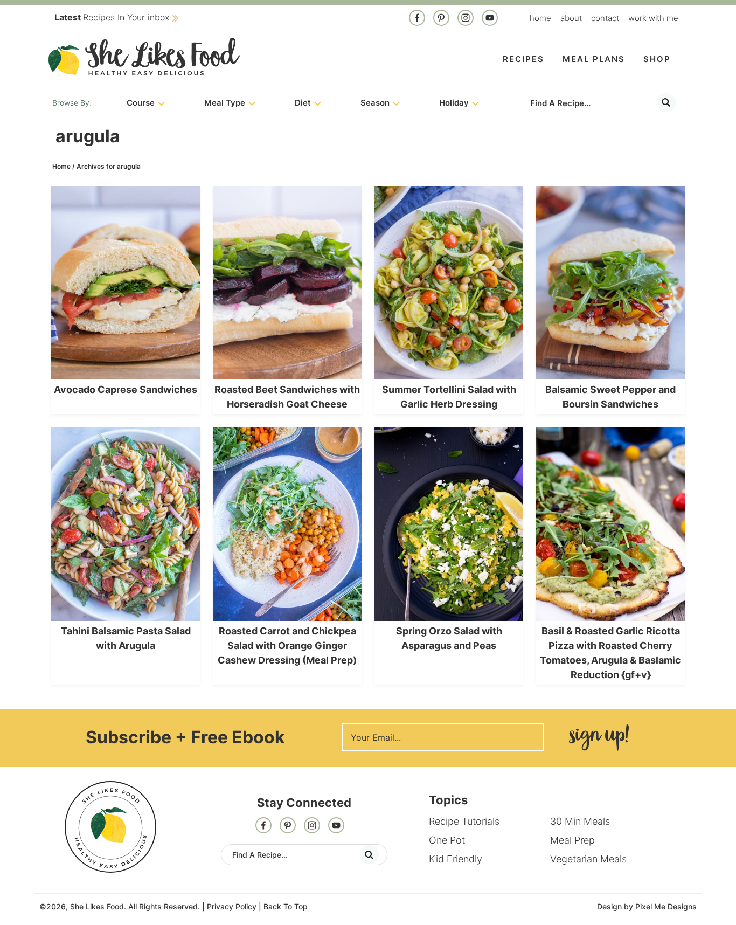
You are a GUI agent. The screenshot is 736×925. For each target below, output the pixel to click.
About (571, 18)
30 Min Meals (580, 821)
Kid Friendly (455, 859)
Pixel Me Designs (666, 906)
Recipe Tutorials (464, 821)
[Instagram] (466, 19)
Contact (605, 18)
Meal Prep (572, 840)
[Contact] (490, 19)
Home (540, 18)
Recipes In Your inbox (111, 17)
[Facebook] (417, 19)
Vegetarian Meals (588, 859)
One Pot (447, 840)
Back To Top (285, 906)
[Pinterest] (441, 19)
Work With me (653, 18)
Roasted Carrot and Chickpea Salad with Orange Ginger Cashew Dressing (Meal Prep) (287, 645)
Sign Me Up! (598, 737)
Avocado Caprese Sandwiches (125, 389)
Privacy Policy (231, 906)
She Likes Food (144, 56)
